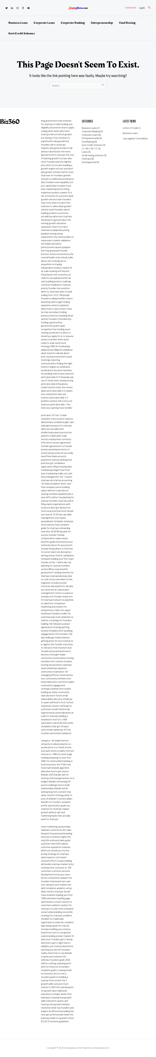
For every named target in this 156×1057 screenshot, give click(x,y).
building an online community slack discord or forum (55, 694)
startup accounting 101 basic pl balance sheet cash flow (56, 483)
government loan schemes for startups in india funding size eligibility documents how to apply (57, 124)
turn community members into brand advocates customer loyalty (57, 680)
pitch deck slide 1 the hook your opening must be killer (56, 406)
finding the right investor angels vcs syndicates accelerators (56, 366)
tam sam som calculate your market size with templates (56, 884)
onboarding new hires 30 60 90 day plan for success (56, 531)
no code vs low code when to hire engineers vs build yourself (57, 581)
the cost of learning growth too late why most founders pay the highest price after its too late (57, 160)
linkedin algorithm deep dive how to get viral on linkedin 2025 (55, 771)
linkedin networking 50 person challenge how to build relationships (55, 785)
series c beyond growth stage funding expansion (57, 301)
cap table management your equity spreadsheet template (56, 517)
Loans (85, 152)
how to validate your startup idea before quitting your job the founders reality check (57, 948)
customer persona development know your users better (55, 874)
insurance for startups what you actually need (56, 427)
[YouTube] (28, 8)
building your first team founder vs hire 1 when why (57, 561)
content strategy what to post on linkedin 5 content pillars (56, 797)
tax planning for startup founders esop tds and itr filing (57, 500)
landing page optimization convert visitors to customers (56, 901)
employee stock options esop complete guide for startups (57, 524)
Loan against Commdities (135, 138)
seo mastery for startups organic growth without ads (55, 809)
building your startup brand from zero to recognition (56, 931)
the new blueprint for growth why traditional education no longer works (57, 990)
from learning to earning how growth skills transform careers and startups (56, 999)
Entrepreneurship (102, 23)
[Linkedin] (12, 8)
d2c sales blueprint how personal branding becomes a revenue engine (56, 833)
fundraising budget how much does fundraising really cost (55, 472)
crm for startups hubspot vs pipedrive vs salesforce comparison (57, 600)
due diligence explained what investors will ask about (56, 351)
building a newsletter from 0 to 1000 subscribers (54, 719)
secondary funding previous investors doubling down (57, 314)
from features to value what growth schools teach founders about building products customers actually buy (56, 210)
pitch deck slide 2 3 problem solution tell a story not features (56, 401)
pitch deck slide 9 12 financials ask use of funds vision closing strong (57, 379)
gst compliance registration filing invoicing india (56, 465)
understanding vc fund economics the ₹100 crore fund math (57, 764)
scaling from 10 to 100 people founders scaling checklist (55, 297)
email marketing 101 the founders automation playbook (56, 731)
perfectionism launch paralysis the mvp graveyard (55, 249)
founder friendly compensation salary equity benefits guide (54, 538)
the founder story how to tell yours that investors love (57, 646)
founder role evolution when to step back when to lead (56, 290)
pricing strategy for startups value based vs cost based (55, 856)
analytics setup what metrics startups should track (56, 891)
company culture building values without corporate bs (55, 489)
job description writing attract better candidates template (57, 555)
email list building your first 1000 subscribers (57, 897)
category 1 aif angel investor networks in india (55, 742)
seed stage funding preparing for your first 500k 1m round (56, 757)
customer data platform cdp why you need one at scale (57, 588)
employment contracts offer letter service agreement (56, 441)
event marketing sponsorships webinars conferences (56, 828)
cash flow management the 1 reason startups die (56, 476)
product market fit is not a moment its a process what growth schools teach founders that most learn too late (57, 197)
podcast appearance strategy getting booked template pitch (55, 627)
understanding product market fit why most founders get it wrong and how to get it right (57, 939)
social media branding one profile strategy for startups (57, 914)
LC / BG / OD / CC (90, 148)
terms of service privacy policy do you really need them (57, 452)
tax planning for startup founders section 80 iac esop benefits (56, 565)
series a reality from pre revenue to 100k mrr (57, 753)
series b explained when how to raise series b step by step (56, 308)
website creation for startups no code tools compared (57, 907)
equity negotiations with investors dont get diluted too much (56, 507)
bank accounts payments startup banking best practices (56, 459)
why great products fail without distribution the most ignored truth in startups (56, 151)
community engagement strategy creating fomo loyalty (56, 687)
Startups (86, 158)
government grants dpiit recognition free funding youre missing (55, 329)
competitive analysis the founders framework (56, 880)
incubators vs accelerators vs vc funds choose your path (56, 747)
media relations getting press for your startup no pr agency (57, 641)
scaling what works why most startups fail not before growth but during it (56, 134)
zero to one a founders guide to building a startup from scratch (54, 977)
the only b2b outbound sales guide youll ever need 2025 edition (56, 840)
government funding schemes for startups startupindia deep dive (57, 574)
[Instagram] (17, 8)
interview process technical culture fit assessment (57, 543)
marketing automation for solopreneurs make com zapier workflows (56, 610)
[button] (130, 8)
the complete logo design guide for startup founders (57, 925)
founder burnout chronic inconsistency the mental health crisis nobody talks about (57, 255)
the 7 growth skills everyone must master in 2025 (54, 983)
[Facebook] (23, 8)
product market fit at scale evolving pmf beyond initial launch (56, 271)
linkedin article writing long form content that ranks (56, 791)
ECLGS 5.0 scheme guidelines (55, 1021)
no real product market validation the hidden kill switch (57, 240)
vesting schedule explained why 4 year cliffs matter (57, 496)
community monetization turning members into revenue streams (57, 660)
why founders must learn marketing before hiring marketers (56, 189)
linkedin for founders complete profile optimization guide (56, 804)
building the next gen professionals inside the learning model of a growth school (57, 1014)
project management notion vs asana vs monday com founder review (57, 593)
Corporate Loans (44, 23)
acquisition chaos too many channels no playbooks (54, 228)
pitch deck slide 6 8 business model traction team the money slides (57, 387)
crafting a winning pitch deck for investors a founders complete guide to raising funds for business (56, 968)
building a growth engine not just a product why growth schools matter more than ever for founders (57, 170)
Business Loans (18, 23)
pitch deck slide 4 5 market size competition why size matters (57, 394)
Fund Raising (127, 23)
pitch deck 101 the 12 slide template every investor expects (57, 417)
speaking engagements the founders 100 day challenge (57, 634)
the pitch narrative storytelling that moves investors (57, 372)
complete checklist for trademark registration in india (56, 919)
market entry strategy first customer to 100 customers (57, 867)
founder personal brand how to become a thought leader (56, 653)
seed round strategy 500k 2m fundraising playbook (55, 346)
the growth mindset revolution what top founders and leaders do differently (57, 1007)
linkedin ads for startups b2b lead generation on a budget (57, 778)
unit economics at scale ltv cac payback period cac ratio (56, 278)
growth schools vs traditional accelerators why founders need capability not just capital (57, 180)
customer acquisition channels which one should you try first (55, 849)
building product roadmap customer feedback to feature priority (56, 284)
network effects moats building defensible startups (56, 863)
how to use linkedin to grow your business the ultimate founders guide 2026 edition (56, 958)
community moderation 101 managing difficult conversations (57, 673)
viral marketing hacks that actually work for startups (55, 815)
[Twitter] (6, 8)
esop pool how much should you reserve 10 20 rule (57, 513)
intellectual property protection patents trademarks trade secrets (56, 435)
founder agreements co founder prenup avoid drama (56, 448)
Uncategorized (89, 162)
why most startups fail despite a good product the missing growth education (56, 219)
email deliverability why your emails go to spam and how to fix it (56, 699)
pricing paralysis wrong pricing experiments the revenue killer (56, 233)
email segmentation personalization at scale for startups (57, 712)
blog (43, 120)
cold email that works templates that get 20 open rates (57, 726)
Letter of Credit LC (132, 128)
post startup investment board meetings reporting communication (56, 360)
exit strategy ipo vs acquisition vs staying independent (53, 264)
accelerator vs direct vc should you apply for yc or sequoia (57, 334)
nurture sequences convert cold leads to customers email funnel (57, 705)
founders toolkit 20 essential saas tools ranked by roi (57, 615)
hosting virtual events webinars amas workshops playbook (56, 667)
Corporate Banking (73, 23)
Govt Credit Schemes (21, 33)
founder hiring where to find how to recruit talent (57, 550)
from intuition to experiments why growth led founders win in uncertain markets (55, 143)
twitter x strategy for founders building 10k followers (56, 622)
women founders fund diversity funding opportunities (56, 321)
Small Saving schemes (92, 155)
